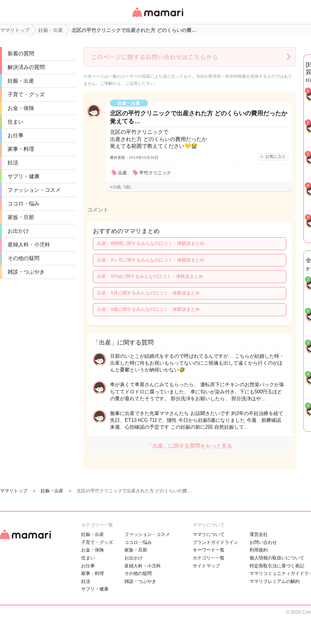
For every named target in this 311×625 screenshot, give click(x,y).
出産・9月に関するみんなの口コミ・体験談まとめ (148, 293)
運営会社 (259, 534)
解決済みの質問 (26, 67)
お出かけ (18, 231)
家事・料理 (21, 149)
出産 (122, 172)
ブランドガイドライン (215, 542)
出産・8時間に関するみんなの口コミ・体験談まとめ (150, 243)
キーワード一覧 (209, 550)
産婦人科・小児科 (29, 244)
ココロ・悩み (23, 204)
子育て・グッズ (26, 94)
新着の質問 (21, 53)
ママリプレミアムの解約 (275, 581)
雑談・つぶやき (26, 272)
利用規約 (259, 550)
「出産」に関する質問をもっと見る (189, 446)
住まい (16, 122)
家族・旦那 (21, 217)
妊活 (13, 163)
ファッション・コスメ (34, 190)
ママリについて (209, 534)
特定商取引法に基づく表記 (277, 566)
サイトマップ (206, 566)
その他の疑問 (23, 258)
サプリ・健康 (23, 176)
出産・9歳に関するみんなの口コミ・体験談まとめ (148, 309)
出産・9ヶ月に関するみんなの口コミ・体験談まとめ (150, 260)
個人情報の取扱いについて (277, 558)
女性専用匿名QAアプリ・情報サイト (157, 17)
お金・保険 (21, 108)
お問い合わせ (263, 542)
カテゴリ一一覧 (209, 558)
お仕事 (16, 135)
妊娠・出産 (21, 81)
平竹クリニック (155, 172)
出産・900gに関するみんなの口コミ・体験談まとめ (150, 276)
